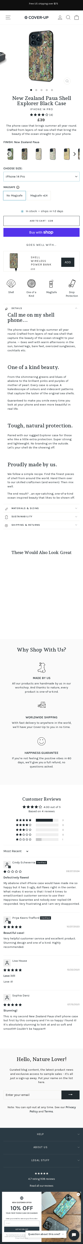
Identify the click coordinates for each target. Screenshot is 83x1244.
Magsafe (9, 187)
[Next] (74, 154)
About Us (40, 1147)
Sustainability (22, 516)
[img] (12, 871)
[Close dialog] (78, 1194)
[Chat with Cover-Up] (73, 1235)
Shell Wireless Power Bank (41, 261)
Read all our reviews (41, 1185)
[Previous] (8, 154)
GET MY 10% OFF (22, 1229)
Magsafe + (39, 195)
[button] (39, 115)
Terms (48, 1111)
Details (16, 308)
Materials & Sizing (25, 508)
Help (40, 1134)
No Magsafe (14, 195)
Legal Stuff (40, 1160)
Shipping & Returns (25, 524)
